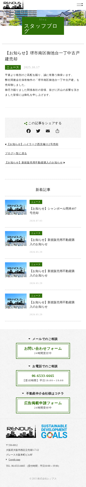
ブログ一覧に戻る (16, 153)
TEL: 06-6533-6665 (15, 466)
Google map (14, 459)
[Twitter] (38, 131)
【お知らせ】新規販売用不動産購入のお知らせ (34, 162)
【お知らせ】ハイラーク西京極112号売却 (32, 144)
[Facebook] (28, 131)
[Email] (48, 131)
